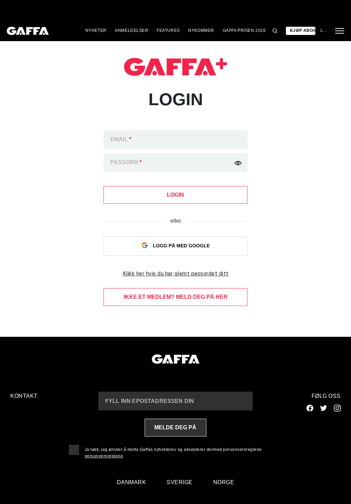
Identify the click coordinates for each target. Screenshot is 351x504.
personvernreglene (104, 456)
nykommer (201, 30)
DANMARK (131, 482)
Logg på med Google (181, 245)
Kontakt (24, 396)
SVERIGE (180, 482)
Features (168, 30)
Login (323, 30)
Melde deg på (175, 427)
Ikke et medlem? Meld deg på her (176, 297)
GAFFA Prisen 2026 (244, 30)
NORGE (223, 482)
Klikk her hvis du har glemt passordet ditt (176, 273)
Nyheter (96, 30)
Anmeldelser (131, 30)
